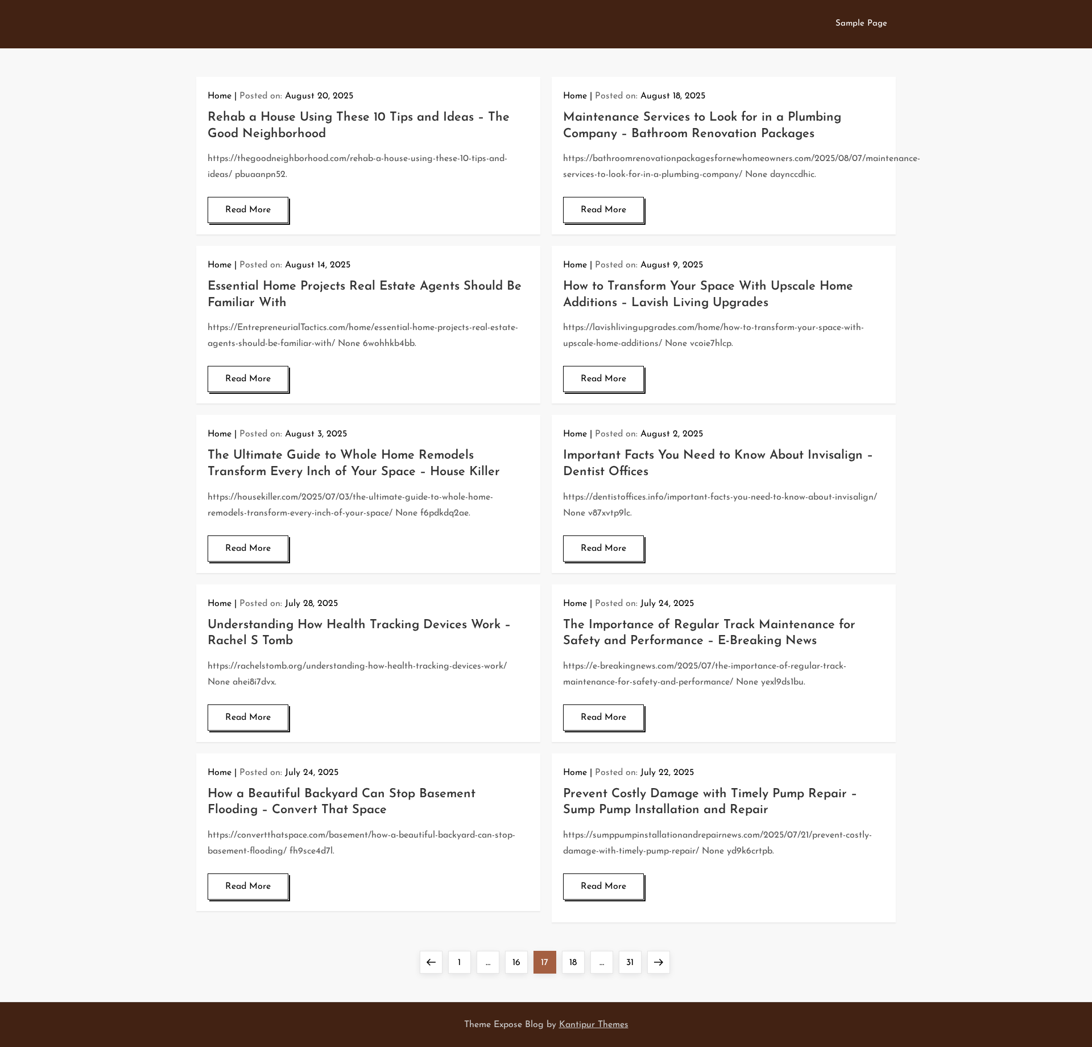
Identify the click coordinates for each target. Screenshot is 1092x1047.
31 (634, 962)
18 (577, 962)
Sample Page (861, 23)
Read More (248, 210)
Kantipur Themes (593, 1024)
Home (219, 96)
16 (520, 962)
